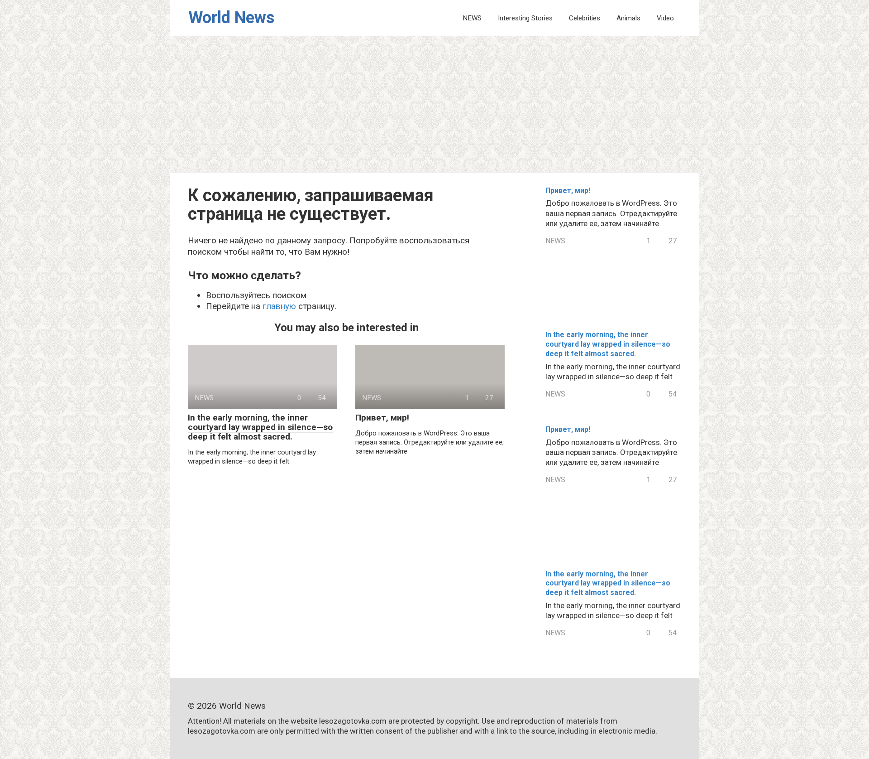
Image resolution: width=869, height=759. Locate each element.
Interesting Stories (525, 18)
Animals (628, 18)
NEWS (472, 18)
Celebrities (584, 18)
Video (665, 18)
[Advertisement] (434, 104)
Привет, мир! (382, 417)
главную (279, 306)
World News (231, 17)
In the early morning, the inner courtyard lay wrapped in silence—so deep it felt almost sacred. (260, 427)
